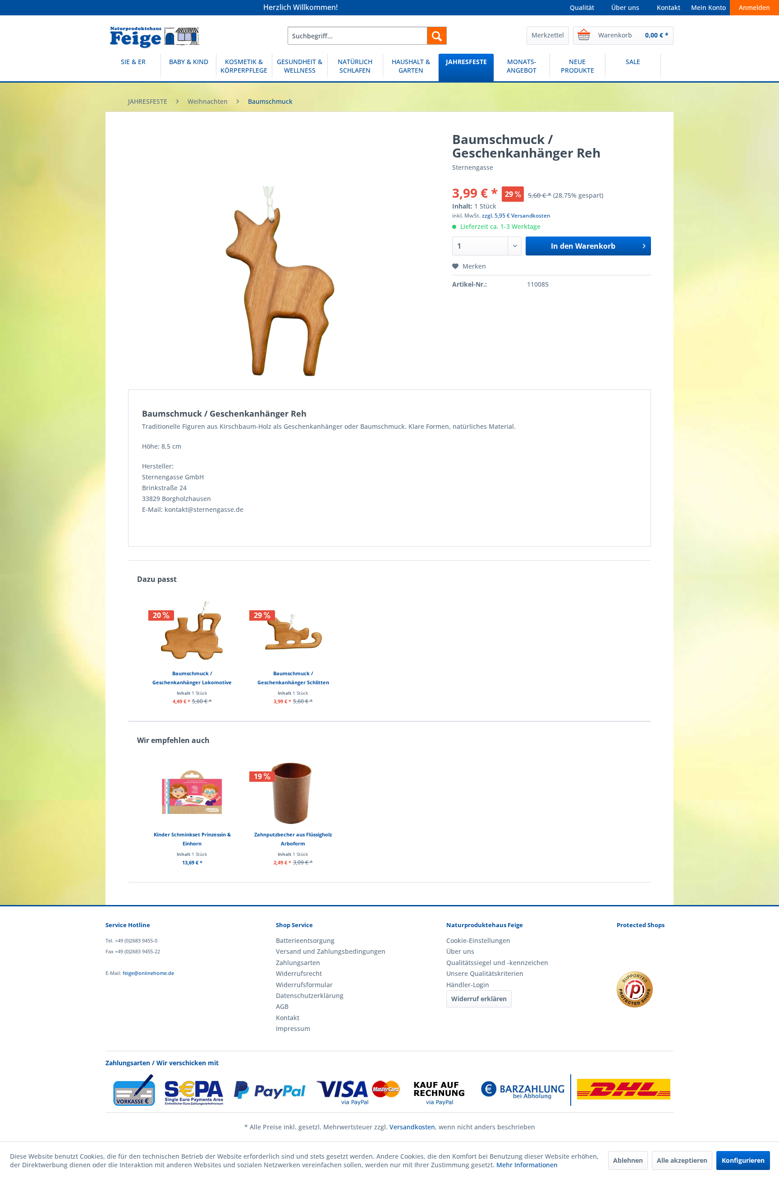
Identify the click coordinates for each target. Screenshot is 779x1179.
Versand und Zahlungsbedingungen (330, 951)
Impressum (293, 1028)
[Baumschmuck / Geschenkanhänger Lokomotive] (192, 632)
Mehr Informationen (527, 1164)
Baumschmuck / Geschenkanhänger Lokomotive (192, 678)
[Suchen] (437, 36)
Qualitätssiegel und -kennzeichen (497, 962)
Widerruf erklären (479, 998)
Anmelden (754, 7)
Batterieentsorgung (305, 940)
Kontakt (668, 7)
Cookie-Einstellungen (478, 940)
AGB (282, 1006)
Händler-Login (467, 984)
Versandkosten (412, 1127)
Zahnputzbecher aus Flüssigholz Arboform (293, 839)
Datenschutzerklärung (310, 995)
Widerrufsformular (304, 984)
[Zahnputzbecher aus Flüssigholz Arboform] (293, 794)
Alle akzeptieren (682, 1160)
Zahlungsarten (298, 962)
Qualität (582, 7)
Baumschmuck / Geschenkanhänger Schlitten (293, 678)
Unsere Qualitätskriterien (484, 973)
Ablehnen (628, 1160)
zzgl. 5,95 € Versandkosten (516, 215)
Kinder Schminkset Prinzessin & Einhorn (192, 839)
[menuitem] (367, 36)
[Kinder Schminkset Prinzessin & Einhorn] (192, 794)
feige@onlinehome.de (148, 973)
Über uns (625, 7)
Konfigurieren (743, 1160)
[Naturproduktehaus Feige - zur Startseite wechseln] (155, 38)
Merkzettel (548, 35)
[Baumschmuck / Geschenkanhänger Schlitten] (293, 632)
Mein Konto (708, 7)
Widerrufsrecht (299, 973)
